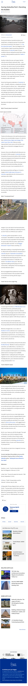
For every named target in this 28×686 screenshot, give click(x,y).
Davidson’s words (5, 331)
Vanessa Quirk (14, 507)
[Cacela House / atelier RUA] (7, 545)
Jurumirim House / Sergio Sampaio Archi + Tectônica (18, 554)
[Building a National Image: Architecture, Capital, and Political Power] (5, 613)
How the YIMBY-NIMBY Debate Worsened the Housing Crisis (17, 583)
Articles (4, 521)
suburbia (12, 50)
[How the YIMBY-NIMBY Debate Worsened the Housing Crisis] (5, 585)
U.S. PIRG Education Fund (19, 307)
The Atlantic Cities (10, 261)
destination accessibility (16, 253)
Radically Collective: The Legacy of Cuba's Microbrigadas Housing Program (18, 602)
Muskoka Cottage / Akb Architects (18, 532)
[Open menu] (2, 2)
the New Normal (5, 344)
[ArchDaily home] (13, 2)
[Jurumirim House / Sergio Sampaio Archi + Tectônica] (7, 555)
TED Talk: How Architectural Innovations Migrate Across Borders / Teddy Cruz (18, 574)
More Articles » (22, 629)
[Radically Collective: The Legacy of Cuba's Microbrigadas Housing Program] (5, 603)
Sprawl (9, 245)
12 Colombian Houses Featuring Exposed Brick (18, 621)
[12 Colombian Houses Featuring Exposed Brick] (5, 623)
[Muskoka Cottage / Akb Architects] (7, 534)
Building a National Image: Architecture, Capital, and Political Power (18, 611)
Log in (24, 1)
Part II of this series (10, 422)
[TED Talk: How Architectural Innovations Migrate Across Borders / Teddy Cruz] (5, 574)
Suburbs (22, 521)
